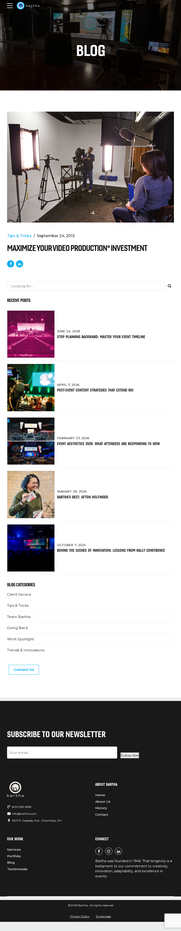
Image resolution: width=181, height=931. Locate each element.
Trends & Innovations (25, 650)
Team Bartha (18, 616)
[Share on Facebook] (10, 263)
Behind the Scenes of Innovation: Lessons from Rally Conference (111, 550)
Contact (101, 814)
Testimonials (17, 869)
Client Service (19, 594)
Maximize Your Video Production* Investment (77, 248)
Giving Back (17, 628)
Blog (11, 862)
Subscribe (130, 755)
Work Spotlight (20, 639)
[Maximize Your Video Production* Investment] (90, 167)
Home (100, 795)
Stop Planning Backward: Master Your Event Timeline (101, 336)
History (101, 808)
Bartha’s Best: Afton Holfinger (82, 497)
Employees (103, 916)
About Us (103, 801)
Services (14, 849)
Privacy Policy (80, 916)
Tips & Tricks (19, 236)
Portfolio (14, 856)
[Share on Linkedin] (19, 263)
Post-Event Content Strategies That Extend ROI (95, 390)
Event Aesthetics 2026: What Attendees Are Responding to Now (108, 443)
